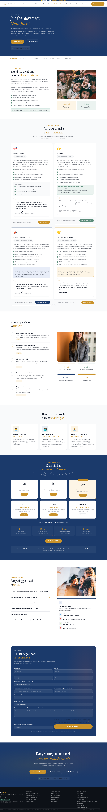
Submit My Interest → (73, 726)
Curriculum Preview (31, 799)
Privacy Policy (89, 721)
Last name (56, 668)
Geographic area (18, 701)
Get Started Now (33, 41)
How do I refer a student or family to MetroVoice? (30, 620)
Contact (72, 3)
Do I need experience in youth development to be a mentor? (30, 592)
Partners (50, 3)
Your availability (18, 694)
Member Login (79, 3)
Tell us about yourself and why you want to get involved (28, 707)
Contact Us (82, 514)
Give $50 (53, 494)
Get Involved (57, 3)
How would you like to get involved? (23, 681)
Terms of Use (80, 805)
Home (24, 3)
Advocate (44, 58)
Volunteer (35, 58)
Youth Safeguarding (82, 807)
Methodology (38, 3)
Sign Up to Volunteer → (86, 220)
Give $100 (82, 495)
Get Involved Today (38, 772)
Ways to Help (13, 58)
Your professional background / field (23, 688)
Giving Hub (54, 801)
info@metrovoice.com (82, 797)
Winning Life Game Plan (32, 797)
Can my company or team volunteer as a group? (30, 609)
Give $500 (53, 514)
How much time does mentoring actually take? (30, 597)
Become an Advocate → (43, 302)
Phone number (57, 675)
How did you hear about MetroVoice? (23, 724)
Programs (30, 3)
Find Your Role (17, 41)
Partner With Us (55, 799)
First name (17, 668)
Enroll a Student (70, 772)
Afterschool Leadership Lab (33, 795)
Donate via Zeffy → (87, 302)
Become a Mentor (24, 58)
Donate (52, 58)
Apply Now (68, 58)
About (44, 3)
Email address (18, 675)
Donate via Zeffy (62, 0)
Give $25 (24, 494)
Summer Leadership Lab (32, 793)
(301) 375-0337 (81, 799)
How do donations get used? (30, 614)
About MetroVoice (81, 793)
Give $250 (24, 514)
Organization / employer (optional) (63, 688)
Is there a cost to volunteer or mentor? (30, 603)
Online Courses (30, 801)
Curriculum (65, 3)
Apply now (54, 0)
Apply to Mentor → (44, 222)
